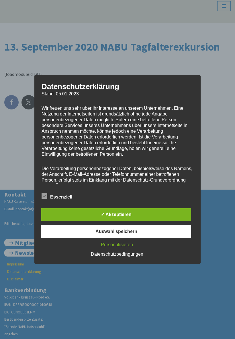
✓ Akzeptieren (116, 214)
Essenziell (61, 196)
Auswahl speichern (116, 231)
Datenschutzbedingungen (117, 254)
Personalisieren (117, 244)
